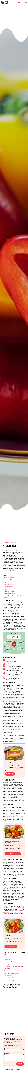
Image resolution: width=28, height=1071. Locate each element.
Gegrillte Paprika (8, 957)
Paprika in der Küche (9, 586)
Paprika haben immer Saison (11, 582)
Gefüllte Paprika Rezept (12, 853)
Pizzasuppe (7, 964)
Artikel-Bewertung (9, 1045)
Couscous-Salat (8, 975)
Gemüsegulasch (8, 961)
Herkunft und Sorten (9, 580)
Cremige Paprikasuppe (9, 980)
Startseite (5, 541)
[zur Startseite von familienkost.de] (4, 2)
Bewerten (20, 1064)
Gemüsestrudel (8, 971)
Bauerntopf (7, 959)
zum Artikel (9, 774)
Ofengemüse (7, 968)
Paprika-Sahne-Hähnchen (10, 978)
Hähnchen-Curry (19, 912)
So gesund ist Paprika (9, 577)
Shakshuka (5, 559)
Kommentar (7, 1053)
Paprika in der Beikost (9, 593)
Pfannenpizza (17, 913)
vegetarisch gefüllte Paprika (11, 973)
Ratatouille (11, 559)
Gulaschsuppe (20, 559)
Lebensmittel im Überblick (13, 541)
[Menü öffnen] (26, 2)
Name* (6, 1048)
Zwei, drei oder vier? (9, 584)
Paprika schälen (14, 865)
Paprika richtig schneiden (10, 591)
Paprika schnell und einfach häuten (12, 589)
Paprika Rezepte (10, 946)
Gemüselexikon (6, 542)
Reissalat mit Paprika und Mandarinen (13, 966)
